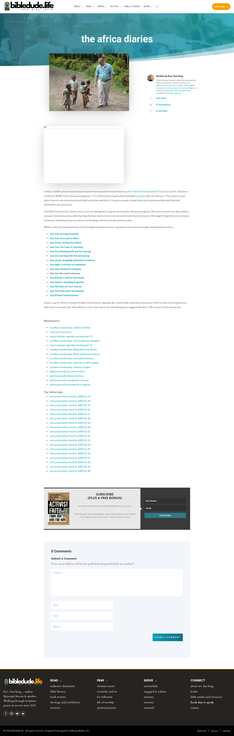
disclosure (202, 730)
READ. (77, 7)
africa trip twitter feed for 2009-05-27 (70, 457)
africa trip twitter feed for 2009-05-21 (70, 431)
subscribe (219, 6)
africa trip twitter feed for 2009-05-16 (70, 409)
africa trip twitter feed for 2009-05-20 (70, 427)
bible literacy (58, 691)
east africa (161, 98)
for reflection (104, 697)
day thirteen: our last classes (66, 286)
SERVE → (150, 680)
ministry (149, 697)
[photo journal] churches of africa (67, 371)
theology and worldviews (65, 702)
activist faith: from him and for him (177, 90)
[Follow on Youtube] (17, 713)
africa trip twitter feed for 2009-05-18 (70, 418)
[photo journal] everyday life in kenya (69, 380)
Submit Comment (168, 637)
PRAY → (102, 680)
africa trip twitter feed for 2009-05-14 (70, 400)
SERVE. (101, 7)
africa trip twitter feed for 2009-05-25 (70, 449)
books (194, 691)
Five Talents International (141, 191)
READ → (56, 680)
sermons (55, 708)
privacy (214, 730)
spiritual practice (106, 708)
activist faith (151, 686)
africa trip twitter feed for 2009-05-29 (70, 466)
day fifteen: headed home (64, 295)
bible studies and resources (206, 697)
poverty (140, 195)
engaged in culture (155, 691)
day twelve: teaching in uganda (67, 282)
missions (149, 702)
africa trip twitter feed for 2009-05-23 (70, 440)
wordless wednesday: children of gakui (70, 367)
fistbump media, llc (173, 93)
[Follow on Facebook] (6, 713)
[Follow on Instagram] (11, 713)
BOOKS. (114, 7)
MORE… (148, 7)
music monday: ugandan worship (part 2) (71, 345)
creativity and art (107, 691)
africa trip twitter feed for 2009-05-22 (70, 435)
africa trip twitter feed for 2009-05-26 (70, 453)
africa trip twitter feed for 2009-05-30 (70, 470)
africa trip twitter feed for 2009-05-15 (70, 405)
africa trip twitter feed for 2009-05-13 (70, 396)
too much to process (60, 331)
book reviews (58, 697)
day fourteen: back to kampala (67, 290)
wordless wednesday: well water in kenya (71, 358)
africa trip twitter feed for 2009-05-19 (70, 422)
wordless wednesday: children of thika (70, 327)
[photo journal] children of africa (67, 375)
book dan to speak (202, 702)
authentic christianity (62, 686)
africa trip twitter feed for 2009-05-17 (70, 414)
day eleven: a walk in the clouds (67, 277)
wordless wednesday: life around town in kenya (75, 353)
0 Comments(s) (163, 104)
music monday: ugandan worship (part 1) (71, 336)
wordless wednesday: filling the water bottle (73, 349)
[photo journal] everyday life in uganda (70, 384)
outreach (149, 708)
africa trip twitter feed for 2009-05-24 (70, 444)
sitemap (226, 730)
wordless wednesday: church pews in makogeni (75, 340)
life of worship (105, 702)
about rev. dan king (202, 686)
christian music (106, 686)
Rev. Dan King (175, 76)
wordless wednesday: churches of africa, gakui (74, 362)
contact (195, 708)
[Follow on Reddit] (23, 713)
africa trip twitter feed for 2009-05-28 (70, 462)
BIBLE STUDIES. (133, 7)
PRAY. (89, 7)
